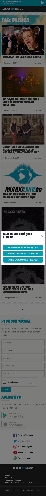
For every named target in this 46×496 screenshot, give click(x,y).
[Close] (42, 236)
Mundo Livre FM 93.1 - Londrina (23, 254)
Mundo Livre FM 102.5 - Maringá (23, 260)
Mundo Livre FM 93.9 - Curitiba (23, 247)
